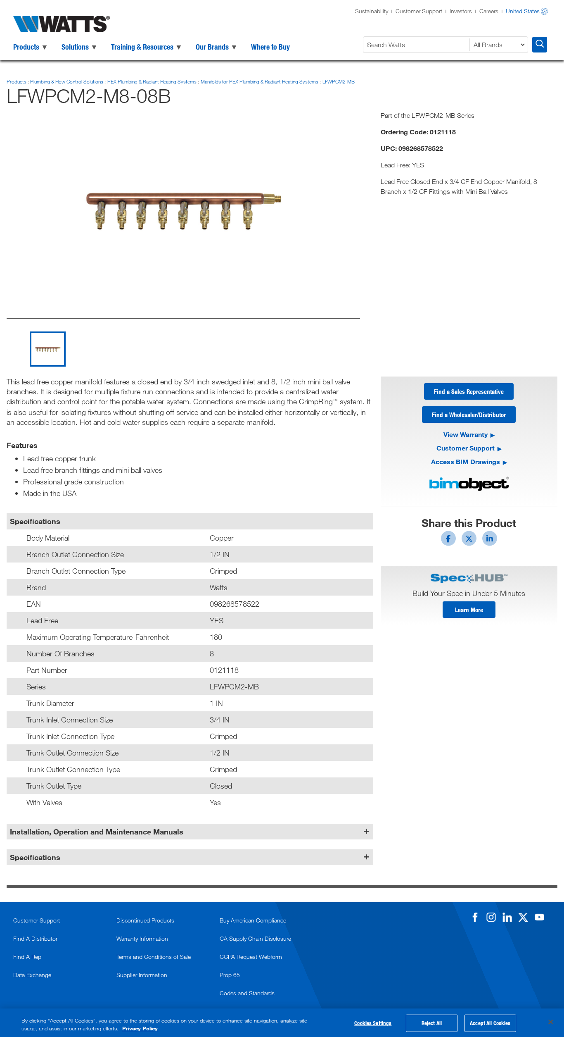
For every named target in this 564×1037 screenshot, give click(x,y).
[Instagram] (491, 917)
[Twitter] (523, 917)
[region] (282, 1022)
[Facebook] (475, 917)
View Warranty (465, 434)
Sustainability (371, 10)
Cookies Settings (372, 1023)
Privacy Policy (140, 1028)
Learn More (469, 609)
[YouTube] (539, 917)
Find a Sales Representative (469, 391)
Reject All (432, 1023)
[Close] (551, 1022)
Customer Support (419, 10)
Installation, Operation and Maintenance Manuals (96, 831)
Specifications (35, 857)
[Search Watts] (539, 44)
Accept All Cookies (490, 1023)
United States (523, 10)
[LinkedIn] (507, 917)
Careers (488, 10)
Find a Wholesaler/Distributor (469, 414)
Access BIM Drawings (465, 461)
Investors (461, 10)
